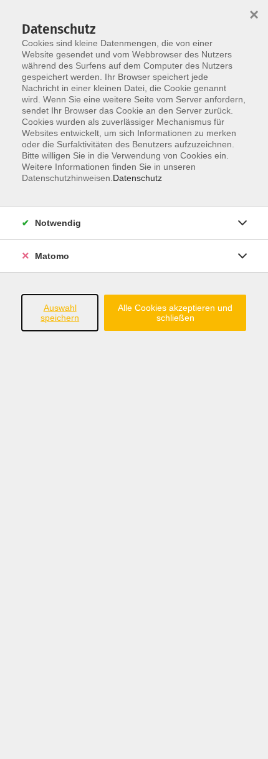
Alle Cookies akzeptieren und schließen (175, 313)
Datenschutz (137, 178)
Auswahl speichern (60, 313)
